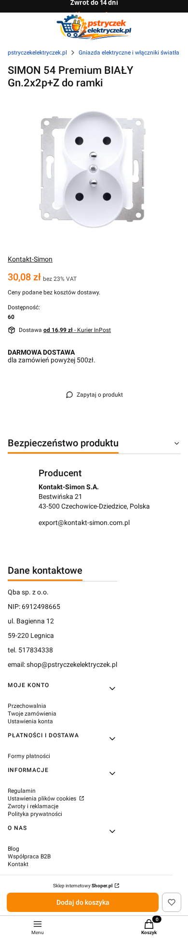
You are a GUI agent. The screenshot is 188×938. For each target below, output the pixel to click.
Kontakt (18, 864)
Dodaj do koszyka (82, 902)
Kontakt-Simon (30, 259)
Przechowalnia (27, 706)
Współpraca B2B (29, 856)
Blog (13, 848)
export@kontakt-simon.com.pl (84, 522)
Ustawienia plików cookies (43, 798)
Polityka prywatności (35, 814)
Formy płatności (29, 756)
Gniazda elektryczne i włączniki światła (129, 52)
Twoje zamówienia (32, 713)
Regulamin (22, 790)
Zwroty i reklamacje (33, 806)
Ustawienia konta (30, 721)
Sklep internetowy (83, 885)
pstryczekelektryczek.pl (37, 52)
